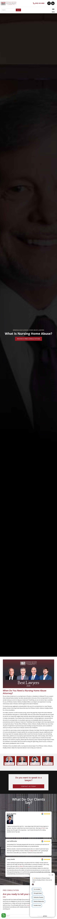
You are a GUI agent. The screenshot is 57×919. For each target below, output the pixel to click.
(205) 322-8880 (39, 3)
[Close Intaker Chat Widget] (52, 875)
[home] (8, 2)
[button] (53, 9)
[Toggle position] (49, 875)
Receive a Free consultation (28, 339)
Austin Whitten (23, 854)
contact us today (28, 786)
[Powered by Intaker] (45, 916)
